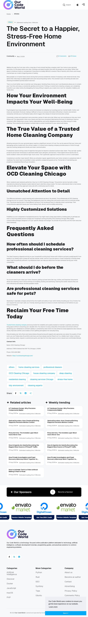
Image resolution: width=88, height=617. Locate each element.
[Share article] (30, 393)
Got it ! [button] (65, 613)
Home (9, 14)
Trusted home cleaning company (17, 325)
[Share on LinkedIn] (25, 393)
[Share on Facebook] (15, 393)
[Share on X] (20, 393)
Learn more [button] (53, 607)
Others (10, 22)
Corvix (43, 613)
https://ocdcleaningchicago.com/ (22, 356)
